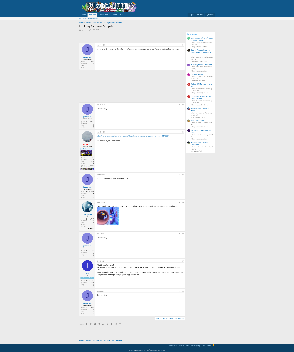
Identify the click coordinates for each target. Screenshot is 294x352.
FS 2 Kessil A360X (198, 120)
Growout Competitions (198, 61)
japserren (84, 30)
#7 (183, 261)
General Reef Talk (196, 151)
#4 (183, 175)
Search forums (93, 19)
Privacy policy (195, 346)
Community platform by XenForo (147, 350)
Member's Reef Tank (198, 81)
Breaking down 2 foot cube (201, 64)
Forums (92, 15)
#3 (183, 132)
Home (83, 15)
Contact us (173, 346)
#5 (183, 202)
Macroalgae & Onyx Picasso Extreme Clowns (202, 39)
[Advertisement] (121, 37)
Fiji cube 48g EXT (197, 74)
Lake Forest (90, 228)
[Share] (179, 45)
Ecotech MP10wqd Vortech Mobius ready (201, 97)
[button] (110, 15)
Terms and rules (183, 346)
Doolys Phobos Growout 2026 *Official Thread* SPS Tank (201, 52)
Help (203, 346)
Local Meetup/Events (198, 117)
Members (117, 15)
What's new (103, 15)
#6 (183, 234)
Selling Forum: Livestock (199, 47)
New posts (82, 19)
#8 (183, 291)
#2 (183, 105)
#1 (183, 45)
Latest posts (192, 34)
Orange (91, 165)
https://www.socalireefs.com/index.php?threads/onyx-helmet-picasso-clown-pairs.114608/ (133, 136)
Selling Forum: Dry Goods (199, 93)
